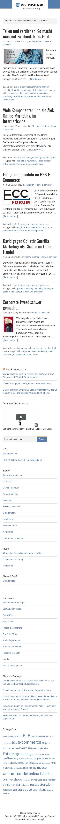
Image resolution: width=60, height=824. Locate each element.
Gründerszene (9, 513)
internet (42, 763)
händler (6, 763)
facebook (24, 93)
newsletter (31, 161)
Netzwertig (8, 532)
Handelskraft (9, 519)
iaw (12, 762)
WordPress (32, 819)
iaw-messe (19, 763)
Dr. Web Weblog (10, 494)
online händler (11, 784)
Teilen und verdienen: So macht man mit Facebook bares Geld (27, 34)
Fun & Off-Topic (10, 634)
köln (53, 762)
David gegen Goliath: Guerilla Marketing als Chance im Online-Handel (29, 246)
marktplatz (29, 767)
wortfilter (6, 793)
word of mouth (36, 292)
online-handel (33, 96)
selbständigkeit (10, 790)
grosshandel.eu (10, 454)
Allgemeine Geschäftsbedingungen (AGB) (22, 553)
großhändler (42, 758)
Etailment (7, 500)
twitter (35, 354)
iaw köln (29, 763)
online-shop (46, 96)
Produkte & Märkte (11, 90)
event (22, 748)
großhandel (9, 758)
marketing (7, 96)
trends (24, 90)
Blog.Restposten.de (30, 9)
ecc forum (47, 227)
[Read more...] (37, 79)
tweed (28, 354)
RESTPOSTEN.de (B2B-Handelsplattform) (22, 460)
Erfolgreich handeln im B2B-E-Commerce (27, 177)
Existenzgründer (38, 748)
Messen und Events (12, 646)
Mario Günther (35, 41)
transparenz (37, 230)
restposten (25, 785)
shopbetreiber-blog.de (13, 538)
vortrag (50, 790)
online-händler (19, 96)
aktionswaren (8, 736)
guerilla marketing (25, 288)
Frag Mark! (8, 621)
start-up (22, 789)
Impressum (8, 566)
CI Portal (7, 481)
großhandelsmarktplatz (26, 758)
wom (27, 292)
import (35, 763)
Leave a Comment (44, 185)
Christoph (29, 185)
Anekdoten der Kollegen (24, 348)
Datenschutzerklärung (13, 559)
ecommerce (10, 748)
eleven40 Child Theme (33, 816)
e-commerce (13, 93)
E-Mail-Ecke (42, 348)
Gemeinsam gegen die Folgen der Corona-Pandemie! (27, 383)
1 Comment (45, 312)
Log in (42, 819)
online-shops (25, 780)
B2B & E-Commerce (22, 87)
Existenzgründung (17, 754)
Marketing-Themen (40, 87)
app (18, 227)
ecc (40, 227)
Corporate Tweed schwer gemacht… (22, 305)
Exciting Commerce (12, 506)
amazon (18, 736)
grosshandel (44, 754)
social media (8, 100)
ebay (44, 743)
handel (52, 758)
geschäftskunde (10, 230)
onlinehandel (37, 780)
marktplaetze (17, 768)
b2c (14, 742)
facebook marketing (39, 93)
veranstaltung (37, 789)
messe (42, 767)
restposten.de (40, 784)
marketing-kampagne (43, 288)
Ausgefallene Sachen (12, 475)
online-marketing (10, 164)
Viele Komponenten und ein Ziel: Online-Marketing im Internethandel (28, 115)
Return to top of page (30, 813)
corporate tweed (29, 351)
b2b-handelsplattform (40, 736)
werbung (20, 292)
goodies (35, 754)
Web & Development (37, 90)
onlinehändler (49, 780)
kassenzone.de (10, 525)
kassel (47, 763)
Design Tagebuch (11, 488)
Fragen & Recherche (12, 628)
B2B (23, 227)
